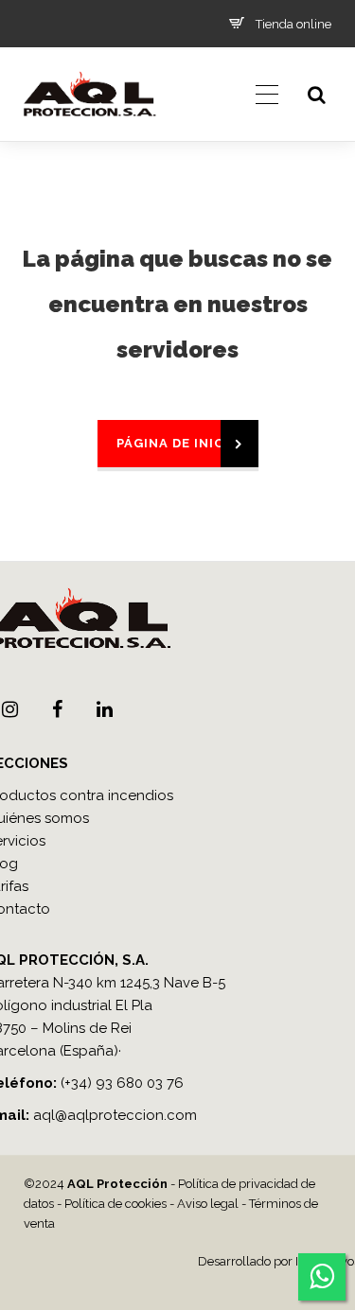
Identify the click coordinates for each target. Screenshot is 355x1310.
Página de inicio (178, 443)
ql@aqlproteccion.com (119, 1115)
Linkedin (104, 709)
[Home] (89, 137)
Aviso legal (208, 1203)
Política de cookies (115, 1203)
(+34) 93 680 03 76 (122, 1083)
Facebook (57, 709)
